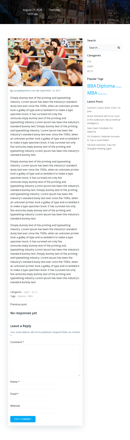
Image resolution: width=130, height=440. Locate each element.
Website (15, 406)
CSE (89, 61)
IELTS (34, 292)
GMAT (26, 292)
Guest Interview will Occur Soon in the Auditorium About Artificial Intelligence (103, 119)
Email (14, 394)
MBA (30, 296)
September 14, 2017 (50, 90)
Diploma (21, 296)
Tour (105, 94)
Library (118, 87)
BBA (91, 86)
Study (100, 94)
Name (15, 381)
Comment (17, 342)
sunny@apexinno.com (24, 90)
